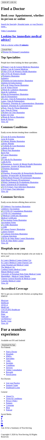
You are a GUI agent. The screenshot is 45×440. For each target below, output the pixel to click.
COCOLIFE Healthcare (10, 310)
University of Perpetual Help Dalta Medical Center (21, 274)
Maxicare (4, 300)
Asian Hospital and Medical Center (15, 265)
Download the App (8, 345)
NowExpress (11, 374)
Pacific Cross (6, 321)
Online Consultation (14, 370)
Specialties (10, 358)
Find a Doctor (11, 352)
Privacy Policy (12, 401)
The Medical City (8, 267)
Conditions (10, 365)
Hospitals (9, 354)
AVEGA (4, 305)
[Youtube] (22, 426)
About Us (10, 396)
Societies (9, 363)
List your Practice (13, 383)
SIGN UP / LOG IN (9, 2)
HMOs (9, 356)
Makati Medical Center (10, 272)
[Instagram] (22, 421)
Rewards (9, 372)
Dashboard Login (13, 388)
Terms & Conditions (14, 398)
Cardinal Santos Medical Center (13, 269)
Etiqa (3, 314)
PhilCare (4, 312)
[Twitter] (22, 416)
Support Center (12, 385)
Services (9, 368)
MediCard (5, 307)
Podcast (9, 410)
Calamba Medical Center (11, 281)
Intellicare (5, 303)
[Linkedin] (22, 423)
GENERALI (6, 319)
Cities (8, 361)
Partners (9, 403)
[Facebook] (22, 419)
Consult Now (6, 50)
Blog (8, 408)
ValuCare (4, 316)
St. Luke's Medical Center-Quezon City (16, 263)
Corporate (10, 405)
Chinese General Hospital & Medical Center (18, 279)
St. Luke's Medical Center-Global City (16, 260)
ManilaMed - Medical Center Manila (15, 276)
